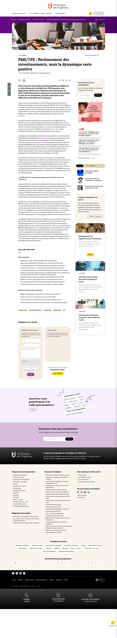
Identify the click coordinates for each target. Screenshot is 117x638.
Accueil (14, 19)
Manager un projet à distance (53, 507)
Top (15, 562)
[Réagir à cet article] (8, 93)
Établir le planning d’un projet (53, 504)
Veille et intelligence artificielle (53, 532)
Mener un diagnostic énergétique (54, 513)
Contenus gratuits (60, 13)
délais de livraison (34, 223)
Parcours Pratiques (34, 13)
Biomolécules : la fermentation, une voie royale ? (25, 516)
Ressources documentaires (19, 13)
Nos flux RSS (81, 497)
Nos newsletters (82, 495)
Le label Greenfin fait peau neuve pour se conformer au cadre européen (41, 284)
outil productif (44, 138)
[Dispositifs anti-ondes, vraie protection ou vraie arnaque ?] (80, 188)
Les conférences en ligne (84, 477)
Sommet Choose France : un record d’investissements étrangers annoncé (42, 268)
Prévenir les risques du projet (53, 511)
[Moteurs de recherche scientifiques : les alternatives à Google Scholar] (80, 180)
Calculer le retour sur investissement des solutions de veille (38, 297)
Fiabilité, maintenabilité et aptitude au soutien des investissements (40, 294)
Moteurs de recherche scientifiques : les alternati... (94, 179)
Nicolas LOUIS (33, 73)
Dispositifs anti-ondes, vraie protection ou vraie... (94, 187)
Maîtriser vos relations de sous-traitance (56, 489)
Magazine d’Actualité (46, 13)
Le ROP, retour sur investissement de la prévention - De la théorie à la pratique (43, 302)
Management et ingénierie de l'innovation (90, 237)
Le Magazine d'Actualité (24, 19)
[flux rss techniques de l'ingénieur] (70, 80)
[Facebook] (78, 492)
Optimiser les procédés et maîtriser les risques (57, 475)
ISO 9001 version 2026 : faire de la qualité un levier (88, 279)
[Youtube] (85, 492)
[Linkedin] (89, 492)
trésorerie (61, 195)
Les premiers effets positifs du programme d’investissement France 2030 (42, 277)
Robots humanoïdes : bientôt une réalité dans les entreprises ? (38, 261)
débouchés (58, 210)
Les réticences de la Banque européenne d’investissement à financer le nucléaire (44, 270)
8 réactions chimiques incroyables (92, 172)
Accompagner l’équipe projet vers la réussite (57, 509)
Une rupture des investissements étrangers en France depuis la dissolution (42, 282)
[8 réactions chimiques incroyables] (80, 173)
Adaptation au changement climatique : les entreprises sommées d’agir (41, 263)
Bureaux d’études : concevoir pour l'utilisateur (57, 492)
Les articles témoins (83, 479)
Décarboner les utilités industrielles (55, 515)
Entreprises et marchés (45, 73)
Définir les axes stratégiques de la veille (56, 530)
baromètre (21, 116)
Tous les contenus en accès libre (86, 481)
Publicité (92, 101)
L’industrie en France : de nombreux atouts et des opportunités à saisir (41, 279)
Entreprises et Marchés (38, 19)
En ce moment (22, 55)
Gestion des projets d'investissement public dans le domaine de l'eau (41, 300)
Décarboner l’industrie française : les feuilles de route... (89, 317)
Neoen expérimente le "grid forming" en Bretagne (26, 523)
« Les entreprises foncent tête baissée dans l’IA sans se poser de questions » (42, 265)
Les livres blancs (82, 475)
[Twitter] (82, 492)
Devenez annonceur (98, 101)
